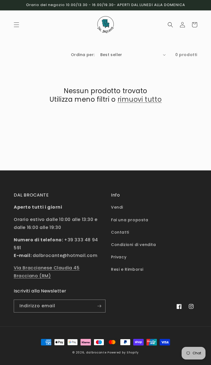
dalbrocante (96, 352)
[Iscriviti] (99, 306)
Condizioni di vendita (133, 244)
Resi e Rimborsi (127, 269)
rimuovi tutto (140, 99)
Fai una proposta (129, 220)
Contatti (120, 232)
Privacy (118, 257)
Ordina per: (83, 54)
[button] (16, 25)
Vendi (117, 207)
